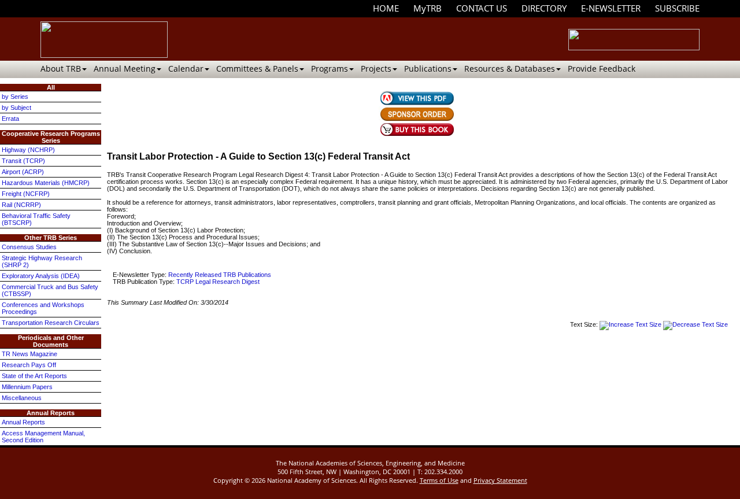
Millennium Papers (27, 386)
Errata (10, 118)
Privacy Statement (500, 480)
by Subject (16, 107)
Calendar (186, 68)
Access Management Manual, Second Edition (43, 436)
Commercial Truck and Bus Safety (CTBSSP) (50, 290)
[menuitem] (386, 8)
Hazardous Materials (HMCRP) (46, 182)
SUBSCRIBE (677, 8)
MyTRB (427, 8)
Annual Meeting (125, 68)
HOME (386, 8)
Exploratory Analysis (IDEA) (41, 275)
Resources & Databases (509, 68)
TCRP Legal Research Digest (218, 281)
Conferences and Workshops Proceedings (43, 308)
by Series (15, 96)
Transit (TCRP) (23, 160)
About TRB (60, 68)
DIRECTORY (544, 8)
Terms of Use (439, 480)
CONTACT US (481, 8)
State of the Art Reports (34, 375)
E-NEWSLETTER (611, 8)
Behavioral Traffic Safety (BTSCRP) (36, 219)
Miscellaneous (22, 397)
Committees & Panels (257, 68)
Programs (329, 68)
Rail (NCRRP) (21, 204)
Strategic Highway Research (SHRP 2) (42, 261)
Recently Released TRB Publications (219, 274)
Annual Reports (23, 422)
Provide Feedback (601, 68)
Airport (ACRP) (23, 171)
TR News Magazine (29, 353)
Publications (428, 68)
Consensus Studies (29, 246)
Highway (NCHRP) (28, 149)
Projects (376, 68)
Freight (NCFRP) (26, 193)
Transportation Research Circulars (50, 322)
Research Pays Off (29, 364)
